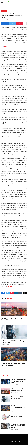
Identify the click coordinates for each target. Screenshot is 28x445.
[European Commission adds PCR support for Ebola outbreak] (5, 381)
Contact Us (17, 441)
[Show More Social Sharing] (25, 23)
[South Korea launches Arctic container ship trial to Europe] (14, 354)
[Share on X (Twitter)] (12, 23)
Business (4, 10)
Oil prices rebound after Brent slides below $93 (17, 389)
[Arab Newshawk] (14, 2)
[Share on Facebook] (5, 23)
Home (2, 6)
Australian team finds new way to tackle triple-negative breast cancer (18, 416)
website (9, 286)
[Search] (26, 2)
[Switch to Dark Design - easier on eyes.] (23, 2)
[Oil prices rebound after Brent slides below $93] (14, 309)
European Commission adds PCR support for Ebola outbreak (18, 381)
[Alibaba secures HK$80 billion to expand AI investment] (14, 332)
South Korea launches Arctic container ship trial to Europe (13, 364)
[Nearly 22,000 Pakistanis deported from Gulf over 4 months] (5, 426)
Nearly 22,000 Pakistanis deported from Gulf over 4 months (18, 425)
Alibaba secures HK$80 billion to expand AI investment (17, 398)
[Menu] (2, 2)
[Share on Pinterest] (19, 23)
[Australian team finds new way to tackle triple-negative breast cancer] (5, 417)
